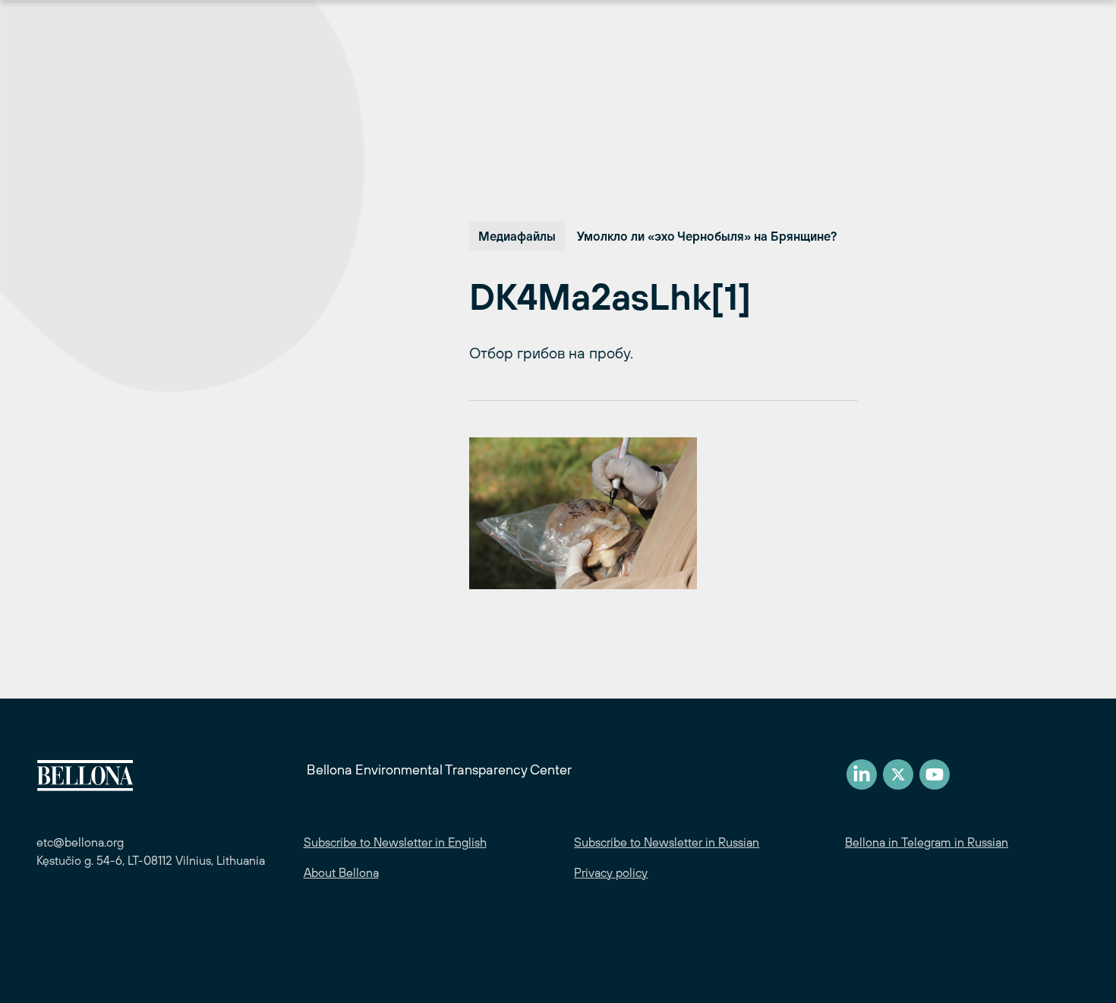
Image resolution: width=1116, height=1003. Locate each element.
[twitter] (898, 774)
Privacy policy (611, 872)
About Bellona (341, 872)
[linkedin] (861, 774)
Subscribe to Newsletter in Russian (666, 842)
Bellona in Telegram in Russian (926, 842)
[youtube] (934, 774)
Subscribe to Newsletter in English (395, 842)
